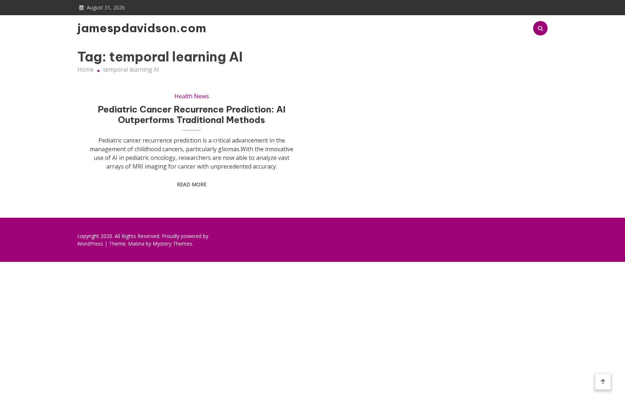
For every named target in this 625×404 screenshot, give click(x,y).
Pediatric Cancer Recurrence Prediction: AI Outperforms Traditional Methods (191, 114)
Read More (192, 184)
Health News (191, 96)
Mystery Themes (172, 243)
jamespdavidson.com (130, 28)
